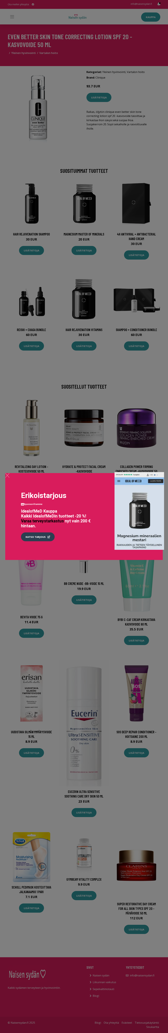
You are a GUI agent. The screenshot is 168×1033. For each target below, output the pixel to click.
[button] (38, 536)
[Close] (7, 475)
